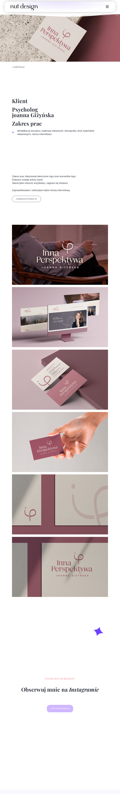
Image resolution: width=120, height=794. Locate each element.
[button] (107, 7)
